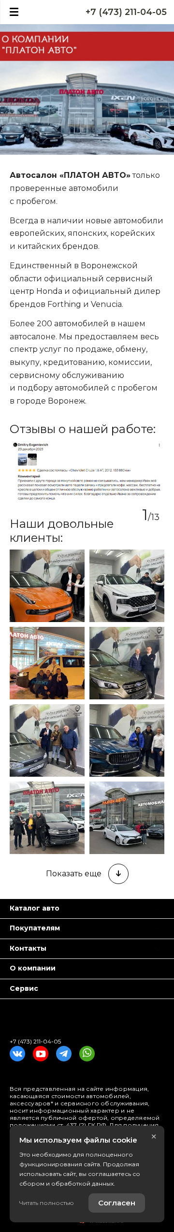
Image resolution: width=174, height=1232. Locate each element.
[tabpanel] (87, 472)
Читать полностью (46, 1202)
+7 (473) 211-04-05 (126, 12)
